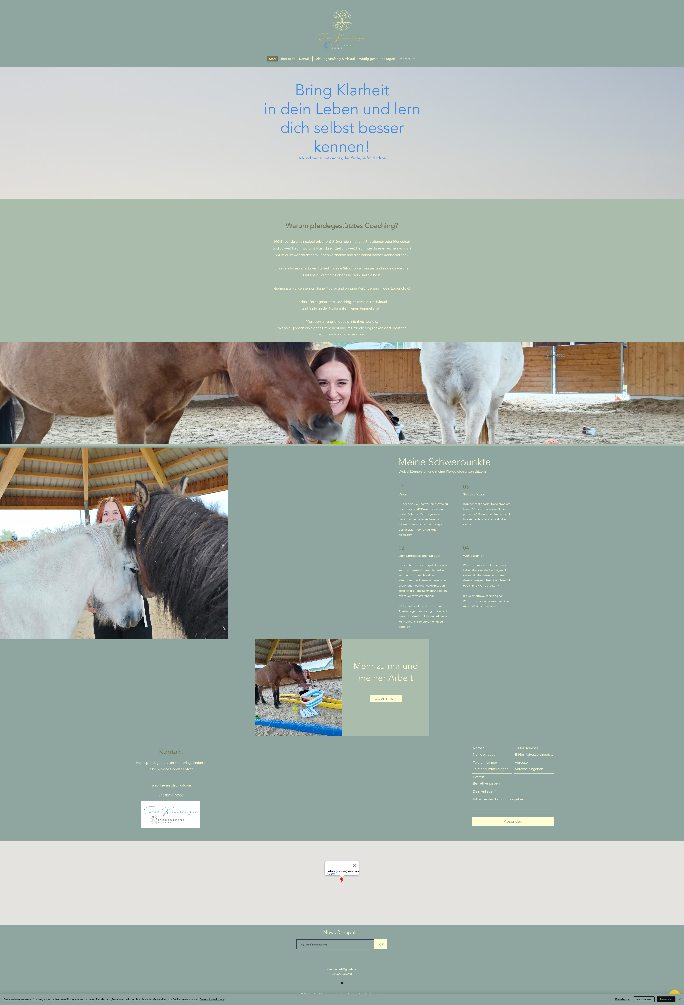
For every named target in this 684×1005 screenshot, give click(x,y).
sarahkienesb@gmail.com (171, 785)
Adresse (521, 762)
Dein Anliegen (483, 791)
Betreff (478, 777)
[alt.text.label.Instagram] (342, 982)
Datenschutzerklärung (212, 999)
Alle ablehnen (644, 999)
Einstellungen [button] (622, 999)
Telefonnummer (485, 762)
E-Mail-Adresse (527, 748)
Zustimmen (666, 999)
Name (477, 748)
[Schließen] (680, 999)
